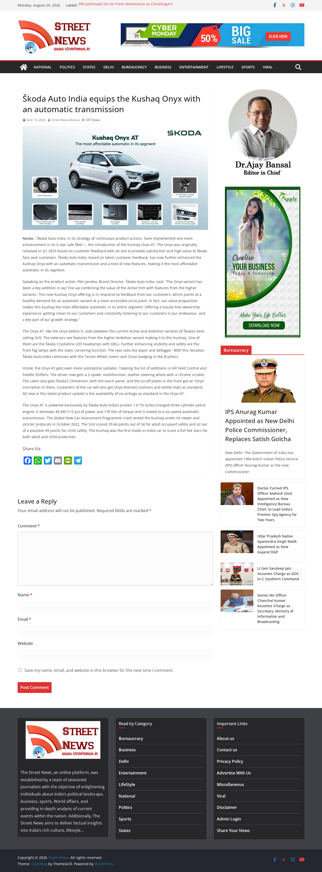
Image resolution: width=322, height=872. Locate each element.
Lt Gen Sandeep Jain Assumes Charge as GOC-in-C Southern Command (278, 573)
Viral (268, 67)
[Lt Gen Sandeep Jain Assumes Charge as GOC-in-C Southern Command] (237, 575)
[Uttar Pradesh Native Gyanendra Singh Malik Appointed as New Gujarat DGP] (237, 545)
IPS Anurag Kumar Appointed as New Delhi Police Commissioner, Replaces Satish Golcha (259, 425)
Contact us (227, 750)
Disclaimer (227, 807)
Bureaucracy (134, 67)
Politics (67, 67)
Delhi (108, 67)
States (89, 67)
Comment (29, 526)
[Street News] (24, 67)
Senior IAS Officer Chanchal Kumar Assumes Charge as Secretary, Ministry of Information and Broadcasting (275, 608)
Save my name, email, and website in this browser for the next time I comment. (99, 670)
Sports (248, 67)
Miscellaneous (230, 784)
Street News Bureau (66, 120)
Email (24, 619)
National (43, 67)
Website (25, 643)
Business (163, 67)
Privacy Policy (230, 761)
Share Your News (233, 830)
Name (25, 595)
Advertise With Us (234, 773)
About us (225, 738)
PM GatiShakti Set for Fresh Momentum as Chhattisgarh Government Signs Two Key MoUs (126, 8)
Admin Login (229, 819)
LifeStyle (225, 67)
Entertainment (194, 67)
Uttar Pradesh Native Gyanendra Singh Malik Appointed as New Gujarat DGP (277, 544)
